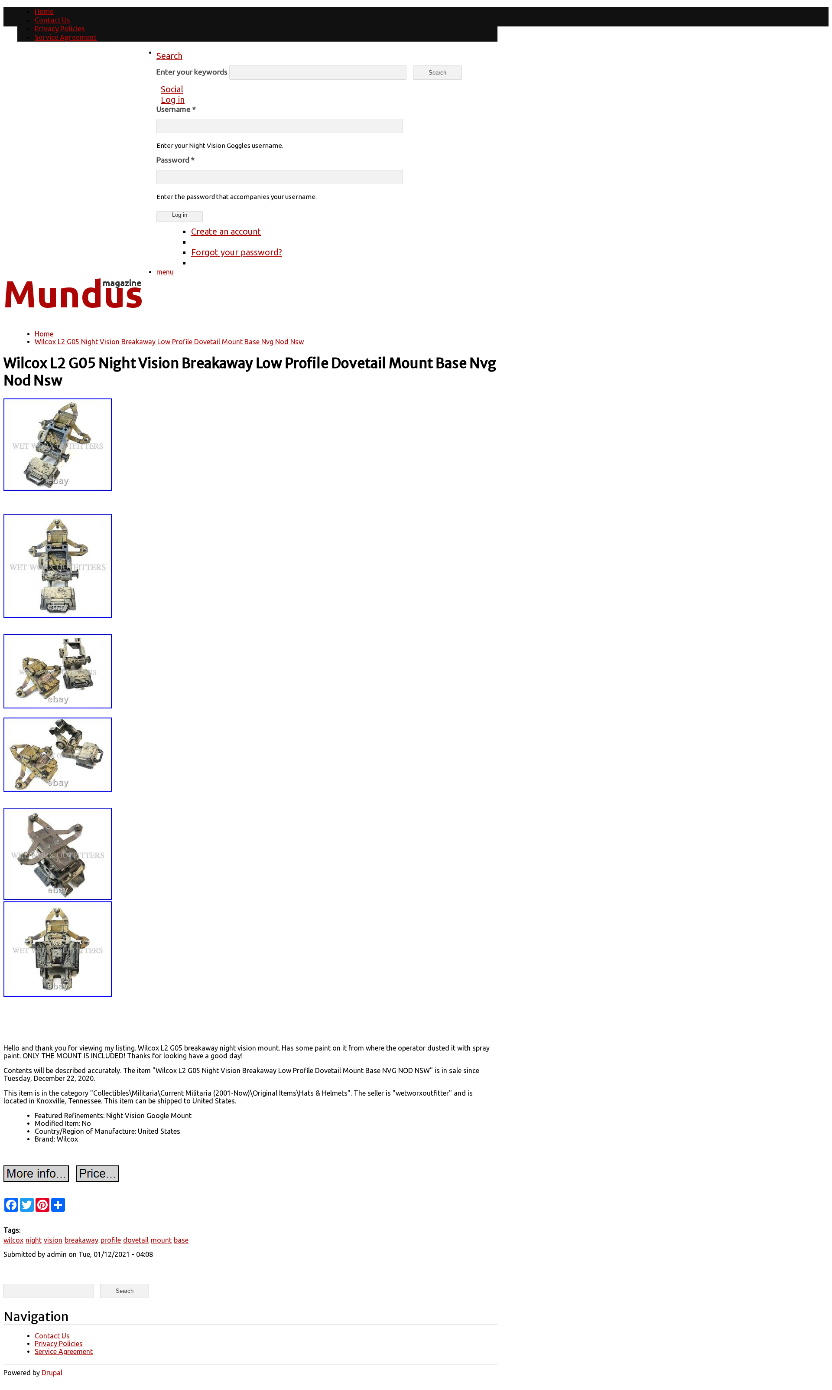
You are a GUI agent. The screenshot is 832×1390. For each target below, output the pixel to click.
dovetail (136, 1240)
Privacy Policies (60, 28)
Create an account (226, 231)
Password (175, 160)
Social (172, 89)
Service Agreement (66, 37)
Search (169, 56)
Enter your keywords (192, 72)
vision (53, 1240)
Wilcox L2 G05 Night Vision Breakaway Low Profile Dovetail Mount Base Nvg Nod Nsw (169, 342)
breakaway (81, 1240)
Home (44, 11)
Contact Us (52, 20)
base (181, 1240)
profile (111, 1240)
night (34, 1240)
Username (176, 109)
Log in (173, 99)
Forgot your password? (236, 252)
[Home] (72, 314)
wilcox (13, 1240)
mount (161, 1240)
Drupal (52, 1373)
